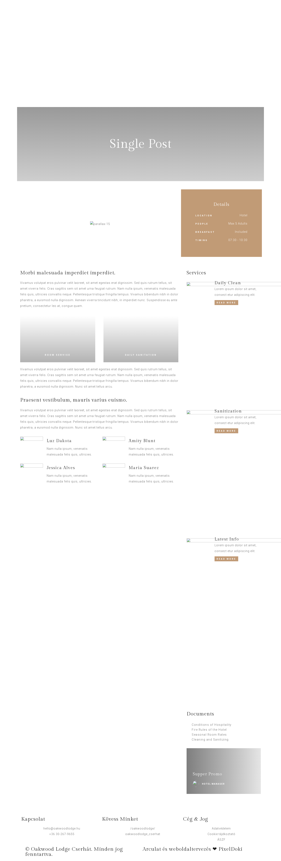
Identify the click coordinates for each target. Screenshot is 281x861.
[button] (23, 224)
